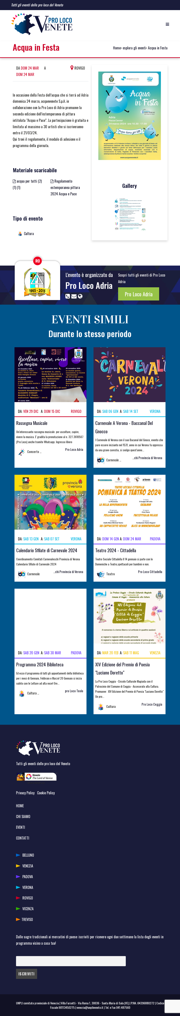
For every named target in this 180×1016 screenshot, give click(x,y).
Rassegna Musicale (31, 422)
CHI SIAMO (23, 816)
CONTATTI (22, 838)
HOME (20, 805)
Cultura (29, 233)
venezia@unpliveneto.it (90, 1007)
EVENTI (20, 827)
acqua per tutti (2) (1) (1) (27, 184)
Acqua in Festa (157, 47)
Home (117, 47)
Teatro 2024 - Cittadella (115, 550)
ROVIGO (27, 898)
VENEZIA (27, 866)
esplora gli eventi (134, 47)
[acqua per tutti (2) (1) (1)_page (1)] (129, 213)
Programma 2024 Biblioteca (39, 664)
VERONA (27, 887)
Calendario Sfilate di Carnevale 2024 (46, 550)
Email (19, 953)
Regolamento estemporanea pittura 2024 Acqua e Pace (65, 187)
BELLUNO (28, 855)
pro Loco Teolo (74, 691)
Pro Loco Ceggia (152, 704)
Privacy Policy (25, 792)
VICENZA (28, 908)
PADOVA (27, 876)
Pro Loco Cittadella (150, 571)
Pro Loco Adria (89, 285)
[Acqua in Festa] (129, 117)
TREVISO (27, 919)
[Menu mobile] (167, 24)
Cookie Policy (46, 792)
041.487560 (123, 1007)
